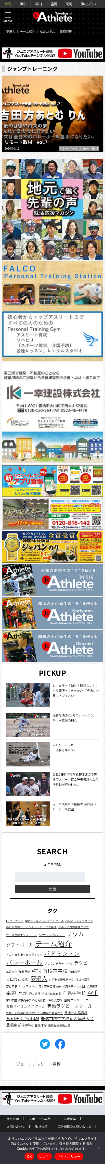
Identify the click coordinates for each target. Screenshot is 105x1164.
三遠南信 (11, 971)
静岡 (8, 3)
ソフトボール (20, 944)
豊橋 (53, 3)
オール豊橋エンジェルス (21, 935)
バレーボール (24, 962)
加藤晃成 (24, 971)
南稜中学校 (55, 970)
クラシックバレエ (51, 934)
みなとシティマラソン (79, 921)
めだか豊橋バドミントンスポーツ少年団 (31, 927)
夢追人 (10, 31)
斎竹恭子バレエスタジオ (21, 986)
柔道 (11, 992)
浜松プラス (88, 3)
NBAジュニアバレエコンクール (44, 921)
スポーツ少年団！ (41, 1119)
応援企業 (70, 1119)
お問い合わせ (16, 1126)
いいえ (44, 1156)
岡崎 (69, 3)
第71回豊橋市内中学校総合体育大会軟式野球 (34, 1000)
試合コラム (47, 31)
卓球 (36, 971)
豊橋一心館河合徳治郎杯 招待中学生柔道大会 (34, 1013)
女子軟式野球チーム (61, 979)
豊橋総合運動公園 (59, 1025)
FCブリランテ (14, 921)
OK (29, 1156)
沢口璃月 (34, 994)
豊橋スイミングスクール (25, 1006)
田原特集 (66, 31)
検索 (52, 889)
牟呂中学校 (74, 992)
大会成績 (13, 1119)
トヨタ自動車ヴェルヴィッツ (24, 954)
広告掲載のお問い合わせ (74, 1126)
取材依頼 (41, 1126)
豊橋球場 (40, 1025)
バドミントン (62, 953)
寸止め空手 (83, 979)
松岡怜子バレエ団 (73, 986)
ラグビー (83, 962)
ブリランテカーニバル (58, 963)
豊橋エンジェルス (76, 1000)
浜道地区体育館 (51, 994)
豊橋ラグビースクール (70, 1006)
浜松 (23, 3)
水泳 (23, 992)
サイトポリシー (69, 1156)
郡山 (38, 3)
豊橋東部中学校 (19, 1025)
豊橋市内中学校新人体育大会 (67, 1018)
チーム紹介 (27, 31)
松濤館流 (92, 986)
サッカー (78, 933)
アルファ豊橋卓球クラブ (73, 927)
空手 (92, 992)
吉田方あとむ (17, 979)
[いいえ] (98, 1148)
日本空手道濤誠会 (49, 986)
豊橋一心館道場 (75, 1012)
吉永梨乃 (75, 971)
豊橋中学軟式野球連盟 (22, 1018)
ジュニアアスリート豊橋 (38, 1064)
